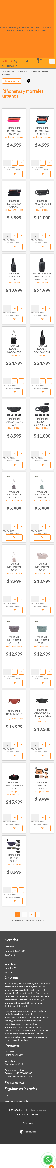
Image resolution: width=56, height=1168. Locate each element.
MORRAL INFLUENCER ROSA (14, 567)
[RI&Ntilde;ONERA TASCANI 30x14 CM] (42, 190)
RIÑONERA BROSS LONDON (14, 858)
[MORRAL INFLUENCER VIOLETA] (14, 481)
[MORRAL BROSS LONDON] (42, 772)
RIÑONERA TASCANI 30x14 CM (42, 203)
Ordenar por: (11, 81)
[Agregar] (14, 174)
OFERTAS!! (8, 65)
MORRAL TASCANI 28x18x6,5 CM (42, 349)
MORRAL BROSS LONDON (42, 785)
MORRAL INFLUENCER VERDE (42, 494)
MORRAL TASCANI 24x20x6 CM (14, 349)
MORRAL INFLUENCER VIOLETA (14, 494)
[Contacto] (15, 61)
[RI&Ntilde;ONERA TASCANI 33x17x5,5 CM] (42, 408)
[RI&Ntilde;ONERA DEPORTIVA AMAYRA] (42, 118)
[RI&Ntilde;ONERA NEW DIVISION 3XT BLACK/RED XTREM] (14, 772)
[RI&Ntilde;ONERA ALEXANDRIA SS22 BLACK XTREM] (42, 699)
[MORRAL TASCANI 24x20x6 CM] (14, 336)
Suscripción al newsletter (17, 1100)
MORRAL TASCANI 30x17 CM (14, 276)
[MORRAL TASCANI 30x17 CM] (14, 263)
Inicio (6, 71)
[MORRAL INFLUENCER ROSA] (14, 554)
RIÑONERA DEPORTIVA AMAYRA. (14, 131)
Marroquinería (18, 71)
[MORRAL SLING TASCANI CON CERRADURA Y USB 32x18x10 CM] (42, 263)
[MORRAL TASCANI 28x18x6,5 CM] (42, 336)
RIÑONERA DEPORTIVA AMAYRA (42, 131)
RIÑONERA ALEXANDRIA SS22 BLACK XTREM (42, 712)
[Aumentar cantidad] (15, 163)
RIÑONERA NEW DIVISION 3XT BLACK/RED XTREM (14, 785)
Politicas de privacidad (28, 1114)
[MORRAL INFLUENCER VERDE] (42, 481)
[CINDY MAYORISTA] (7, 61)
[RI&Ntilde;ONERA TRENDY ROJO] (14, 699)
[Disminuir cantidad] (21, 163)
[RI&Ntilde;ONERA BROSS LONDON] (14, 845)
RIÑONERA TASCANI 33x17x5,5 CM (42, 421)
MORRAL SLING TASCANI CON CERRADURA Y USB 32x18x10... (42, 276)
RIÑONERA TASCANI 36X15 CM (14, 421)
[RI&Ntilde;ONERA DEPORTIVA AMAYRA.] (14, 118)
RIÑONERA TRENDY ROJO (14, 712)
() (40, 61)
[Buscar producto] (27, 60)
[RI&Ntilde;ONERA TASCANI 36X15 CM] (14, 408)
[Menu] (52, 61)
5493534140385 (16, 1082)
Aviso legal (28, 1123)
